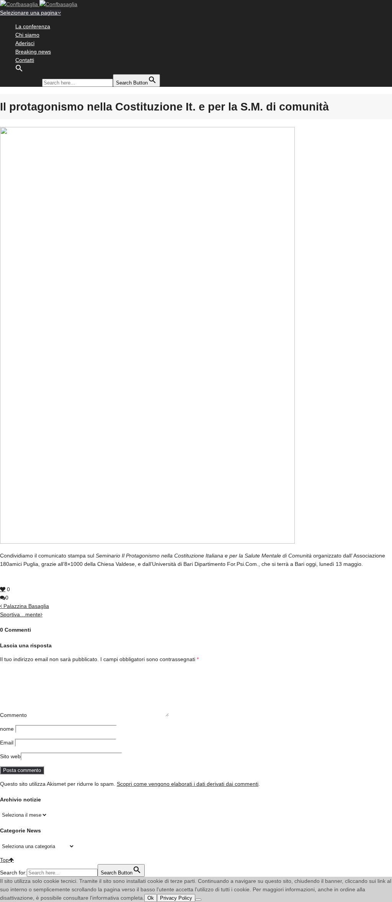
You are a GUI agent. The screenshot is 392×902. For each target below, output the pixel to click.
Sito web (10, 756)
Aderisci (24, 43)
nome (7, 729)
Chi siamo (27, 35)
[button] (19, 70)
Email (6, 742)
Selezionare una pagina (28, 13)
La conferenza (32, 26)
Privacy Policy (176, 898)
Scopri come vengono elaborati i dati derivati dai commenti (187, 784)
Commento (13, 715)
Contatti (24, 60)
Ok (150, 898)
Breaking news (33, 52)
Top (4, 860)
